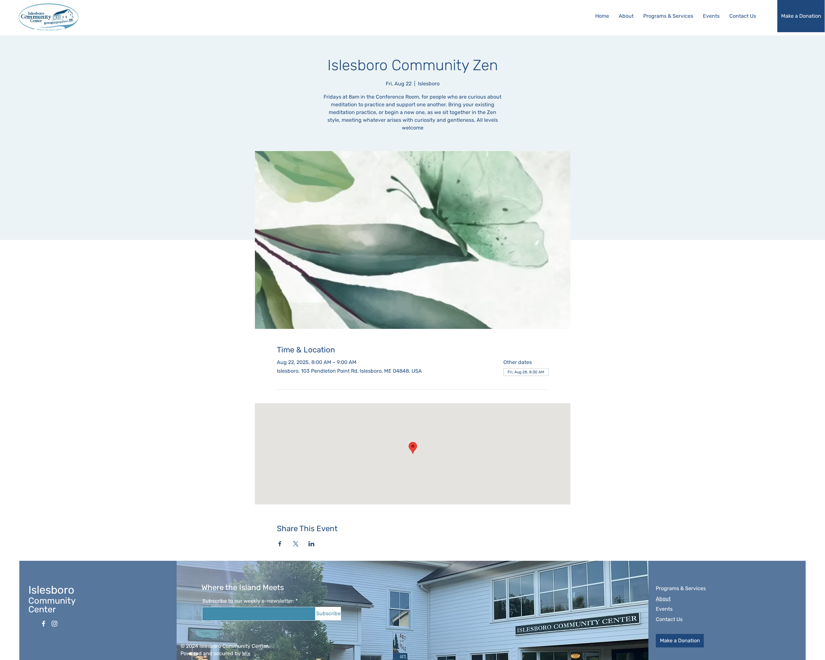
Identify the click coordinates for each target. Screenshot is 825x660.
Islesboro (51, 590)
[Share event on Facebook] (280, 543)
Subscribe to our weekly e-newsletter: (248, 601)
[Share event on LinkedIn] (311, 543)
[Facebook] (43, 623)
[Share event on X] (296, 543)
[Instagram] (54, 623)
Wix (246, 653)
